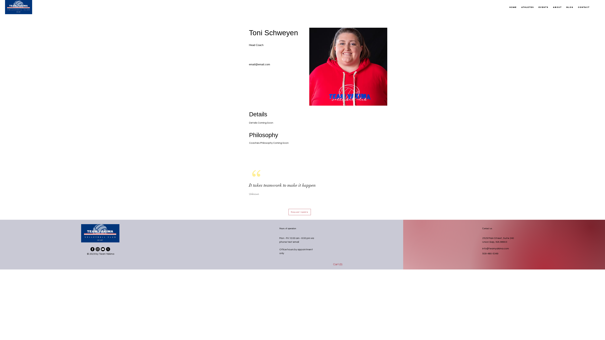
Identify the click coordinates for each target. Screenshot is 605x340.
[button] (527, 7)
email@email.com (259, 64)
